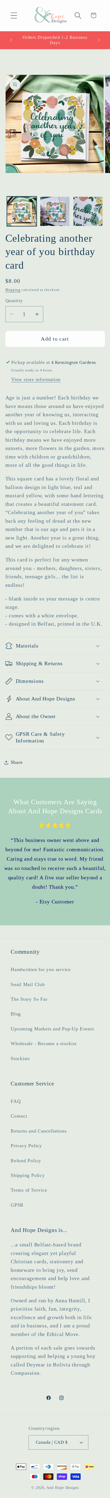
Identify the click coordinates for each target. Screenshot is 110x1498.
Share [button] (17, 762)
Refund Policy (26, 1160)
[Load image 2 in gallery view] (55, 211)
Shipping (13, 290)
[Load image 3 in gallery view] (88, 211)
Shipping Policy (28, 1175)
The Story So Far (29, 999)
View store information (36, 379)
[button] (13, 15)
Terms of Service (29, 1190)
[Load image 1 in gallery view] (22, 211)
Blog (16, 1013)
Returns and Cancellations (39, 1131)
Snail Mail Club (28, 984)
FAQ (16, 1101)
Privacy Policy (26, 1145)
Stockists (20, 1058)
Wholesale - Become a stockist (44, 1043)
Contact (19, 1116)
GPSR (17, 1205)
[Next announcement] (99, 40)
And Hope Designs (62, 1487)
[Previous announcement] (11, 40)
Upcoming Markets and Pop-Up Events (52, 1028)
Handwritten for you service (41, 969)
